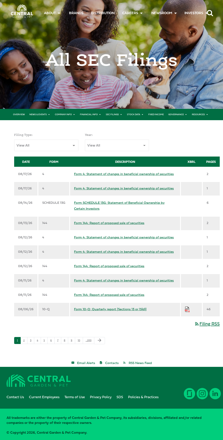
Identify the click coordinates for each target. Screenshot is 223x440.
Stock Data (133, 114)
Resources (198, 114)
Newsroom (161, 12)
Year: (89, 135)
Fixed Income (156, 114)
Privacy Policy (101, 397)
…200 (88, 340)
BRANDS (76, 12)
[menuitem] (76, 13)
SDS (120, 397)
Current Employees (44, 397)
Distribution (103, 12)
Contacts (112, 362)
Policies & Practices (143, 397)
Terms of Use (74, 397)
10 (79, 340)
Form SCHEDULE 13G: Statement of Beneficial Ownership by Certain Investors (119, 205)
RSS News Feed (140, 362)
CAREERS (130, 12)
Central (20, 10)
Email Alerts (86, 362)
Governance (176, 114)
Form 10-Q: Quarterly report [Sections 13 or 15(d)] (110, 309)
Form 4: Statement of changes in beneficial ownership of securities (124, 173)
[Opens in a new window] (214, 397)
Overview (19, 114)
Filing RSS (207, 323)
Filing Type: (23, 135)
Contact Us (15, 397)
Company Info (63, 114)
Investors (193, 12)
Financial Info (89, 114)
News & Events (38, 114)
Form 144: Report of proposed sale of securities (109, 222)
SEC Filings (112, 114)
